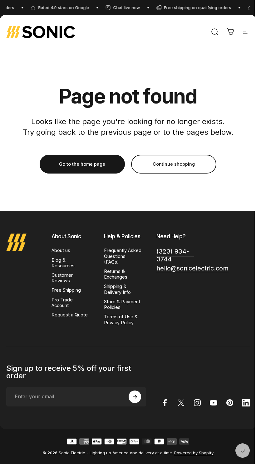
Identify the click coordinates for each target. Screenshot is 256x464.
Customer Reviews (62, 278)
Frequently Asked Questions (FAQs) (122, 256)
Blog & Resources (63, 263)
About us (61, 250)
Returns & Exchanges (115, 274)
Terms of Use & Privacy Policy (121, 319)
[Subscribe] (135, 397)
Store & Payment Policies (122, 304)
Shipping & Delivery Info (117, 289)
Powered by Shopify (194, 452)
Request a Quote (70, 315)
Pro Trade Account (62, 302)
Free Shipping (66, 290)
